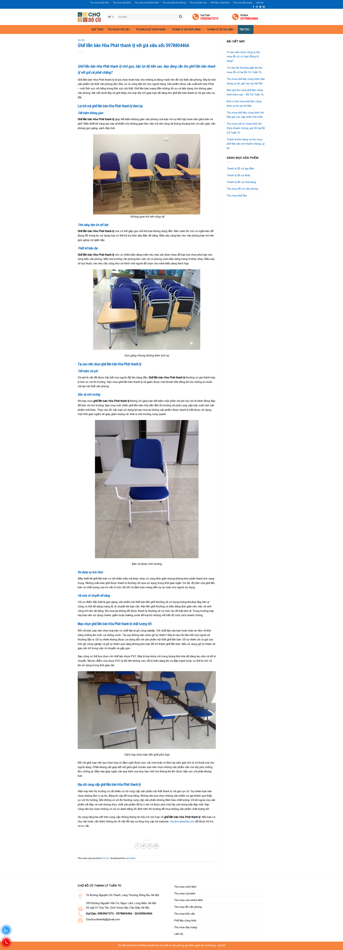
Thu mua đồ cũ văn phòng (242, 188)
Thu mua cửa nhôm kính (147, 2)
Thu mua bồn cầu (198, 2)
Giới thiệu (97, 29)
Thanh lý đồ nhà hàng (186, 29)
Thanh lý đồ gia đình (220, 29)
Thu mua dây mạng (242, 2)
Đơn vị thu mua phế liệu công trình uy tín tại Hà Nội (244, 103)
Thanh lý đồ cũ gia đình (240, 168)
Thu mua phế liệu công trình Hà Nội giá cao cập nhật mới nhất (245, 115)
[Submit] (180, 17)
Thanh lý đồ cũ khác (238, 175)
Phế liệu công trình (220, 2)
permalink (130, 858)
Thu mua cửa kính (122, 2)
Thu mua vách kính (99, 2)
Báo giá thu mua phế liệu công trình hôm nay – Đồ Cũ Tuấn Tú (245, 92)
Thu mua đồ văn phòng (174, 2)
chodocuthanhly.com (182, 821)
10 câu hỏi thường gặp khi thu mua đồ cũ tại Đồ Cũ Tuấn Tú (244, 70)
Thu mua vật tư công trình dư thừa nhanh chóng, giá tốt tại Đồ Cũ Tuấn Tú (246, 128)
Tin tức (244, 29)
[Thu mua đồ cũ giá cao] (89, 17)
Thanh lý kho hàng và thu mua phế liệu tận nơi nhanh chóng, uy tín (246, 144)
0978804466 (249, 18)
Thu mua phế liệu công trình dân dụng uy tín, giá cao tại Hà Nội (246, 81)
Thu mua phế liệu (118, 29)
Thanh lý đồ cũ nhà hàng (241, 182)
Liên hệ (259, 2)
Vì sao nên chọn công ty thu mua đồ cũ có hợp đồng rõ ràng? (243, 57)
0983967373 (209, 18)
